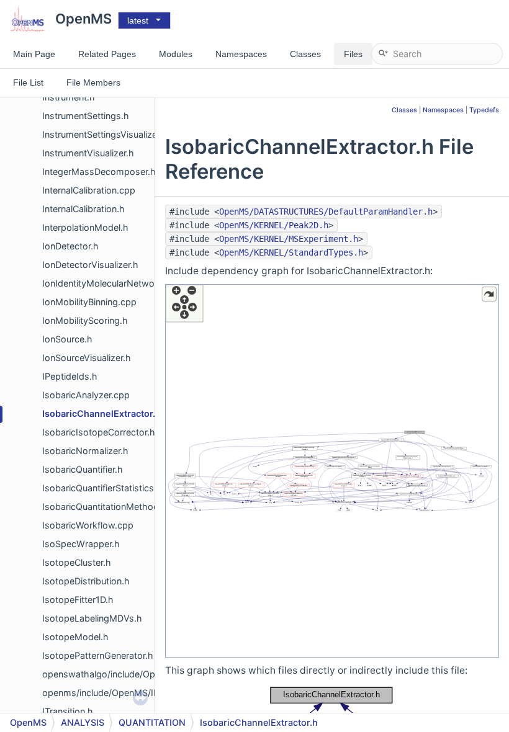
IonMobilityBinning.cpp (89, 302)
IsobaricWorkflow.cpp (87, 525)
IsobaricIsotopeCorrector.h (98, 432)
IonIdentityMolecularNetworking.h (112, 283)
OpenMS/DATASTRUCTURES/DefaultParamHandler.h (326, 211)
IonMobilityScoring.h (85, 320)
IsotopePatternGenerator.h (97, 655)
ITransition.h (67, 711)
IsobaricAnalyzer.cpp (86, 395)
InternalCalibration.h (83, 208)
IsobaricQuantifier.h (82, 469)
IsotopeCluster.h (76, 562)
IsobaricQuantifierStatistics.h (102, 488)
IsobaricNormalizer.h (85, 450)
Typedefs (484, 110)
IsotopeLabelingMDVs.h (92, 618)
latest (137, 20)
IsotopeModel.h (75, 637)
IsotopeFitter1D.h (78, 599)
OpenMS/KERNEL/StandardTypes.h (291, 252)
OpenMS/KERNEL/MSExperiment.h (288, 239)
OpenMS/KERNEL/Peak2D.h (273, 225)
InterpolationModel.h (85, 227)
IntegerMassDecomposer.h (99, 171)
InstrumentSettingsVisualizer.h (105, 134)
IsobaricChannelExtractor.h (101, 413)
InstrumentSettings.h (85, 115)
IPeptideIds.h (69, 376)
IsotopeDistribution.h (86, 581)
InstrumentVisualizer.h (88, 153)
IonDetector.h (70, 246)
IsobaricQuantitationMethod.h (104, 506)
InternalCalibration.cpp (88, 190)
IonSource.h (67, 339)
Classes (404, 110)
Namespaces (443, 110)
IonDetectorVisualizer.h (90, 264)
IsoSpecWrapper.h (81, 543)
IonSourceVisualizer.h (86, 357)
